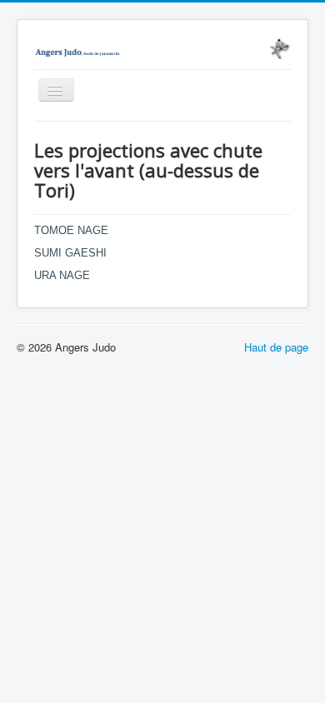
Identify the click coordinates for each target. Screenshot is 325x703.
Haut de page (276, 347)
